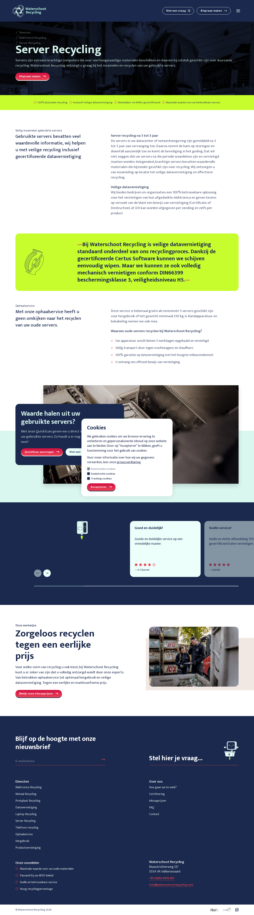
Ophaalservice (24, 834)
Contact (154, 814)
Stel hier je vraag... (176, 758)
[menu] (238, 11)
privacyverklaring (129, 462)
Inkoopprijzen (157, 800)
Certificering (157, 794)
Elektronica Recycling (32, 37)
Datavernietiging (26, 807)
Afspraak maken (211, 10)
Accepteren (99, 487)
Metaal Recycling (25, 794)
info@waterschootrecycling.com (171, 884)
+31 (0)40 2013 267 (161, 878)
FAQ (151, 807)
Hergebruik (22, 841)
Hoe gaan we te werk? (163, 787)
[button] (37, 573)
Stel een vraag (176, 10)
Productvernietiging (28, 847)
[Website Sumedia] (237, 909)
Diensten (25, 32)
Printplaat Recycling (27, 800)
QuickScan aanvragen (39, 451)
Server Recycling (30, 43)
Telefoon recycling (26, 827)
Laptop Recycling (26, 814)
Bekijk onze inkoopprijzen (36, 693)
